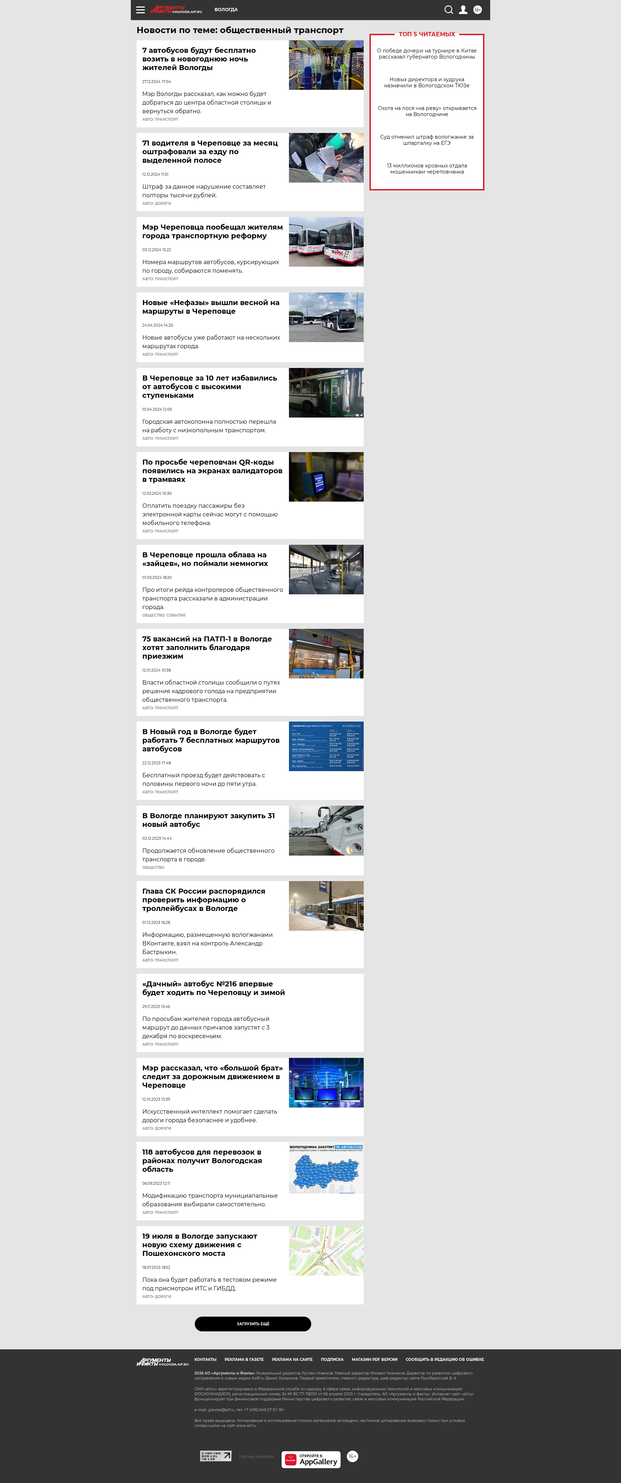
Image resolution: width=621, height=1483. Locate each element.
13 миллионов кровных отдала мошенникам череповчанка (427, 169)
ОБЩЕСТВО (153, 868)
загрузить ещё (253, 1324)
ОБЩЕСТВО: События (163, 615)
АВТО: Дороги (156, 204)
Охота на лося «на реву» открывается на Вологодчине (427, 111)
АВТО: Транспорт (160, 119)
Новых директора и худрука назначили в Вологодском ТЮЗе (427, 83)
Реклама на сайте (292, 1359)
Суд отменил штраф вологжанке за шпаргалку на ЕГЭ (427, 140)
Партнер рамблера (256, 1456)
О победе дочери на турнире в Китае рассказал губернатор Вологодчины (427, 54)
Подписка (332, 1359)
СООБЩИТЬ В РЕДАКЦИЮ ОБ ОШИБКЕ (445, 1359)
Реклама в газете (244, 1359)
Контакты (205, 1359)
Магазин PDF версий (374, 1359)
